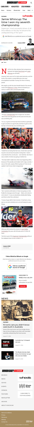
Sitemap (3, 419)
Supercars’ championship (20, 236)
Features (4, 394)
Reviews (9, 10)
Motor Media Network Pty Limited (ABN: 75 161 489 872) (17, 424)
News (2, 10)
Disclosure (4, 417)
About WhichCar (7, 405)
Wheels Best (17, 10)
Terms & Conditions (6, 412)
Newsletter (5, 398)
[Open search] (31, 2)
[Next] (32, 10)
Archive (4, 401)
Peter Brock (21, 71)
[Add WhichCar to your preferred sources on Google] (17, 266)
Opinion (4, 390)
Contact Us (4, 422)
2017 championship (9, 114)
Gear (24, 10)
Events (3, 386)
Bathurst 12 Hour (12, 87)
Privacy (3, 415)
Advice (3, 382)
